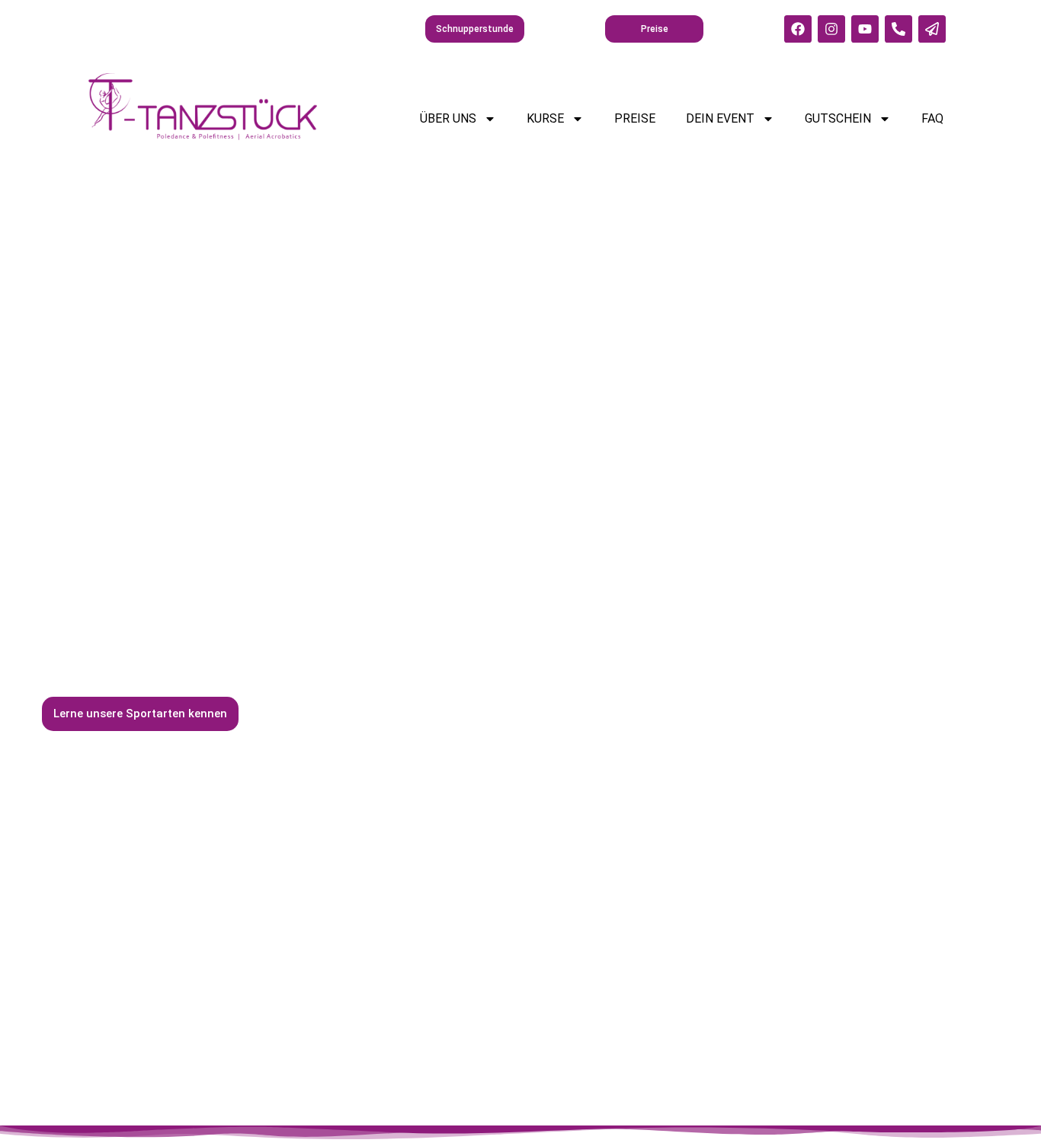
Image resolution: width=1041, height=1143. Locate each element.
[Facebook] (798, 29)
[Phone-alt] (898, 29)
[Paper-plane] (932, 29)
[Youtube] (865, 29)
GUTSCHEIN (838, 118)
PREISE (634, 118)
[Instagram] (831, 29)
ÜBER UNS (448, 118)
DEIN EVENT (720, 118)
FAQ (932, 118)
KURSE (545, 118)
